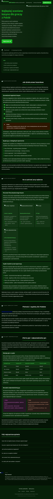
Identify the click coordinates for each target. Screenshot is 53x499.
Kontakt (23, 491)
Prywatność (32, 491)
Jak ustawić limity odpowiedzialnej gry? (11, 457)
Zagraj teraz (6, 41)
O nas (19, 491)
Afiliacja (27, 491)
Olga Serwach (8, 474)
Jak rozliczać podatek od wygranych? (10, 449)
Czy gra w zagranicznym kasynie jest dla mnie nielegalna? (15, 445)
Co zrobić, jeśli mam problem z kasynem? (11, 461)
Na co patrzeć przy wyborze (11, 65)
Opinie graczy (29, 2)
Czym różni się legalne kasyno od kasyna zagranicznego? (14, 441)
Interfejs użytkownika (20, 2)
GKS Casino (12, 2)
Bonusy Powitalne (37, 2)
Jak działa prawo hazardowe (11, 63)
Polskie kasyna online (7, 311)
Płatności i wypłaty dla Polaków (12, 67)
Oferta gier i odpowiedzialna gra (12, 70)
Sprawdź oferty (46, 2)
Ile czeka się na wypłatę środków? (9, 453)
